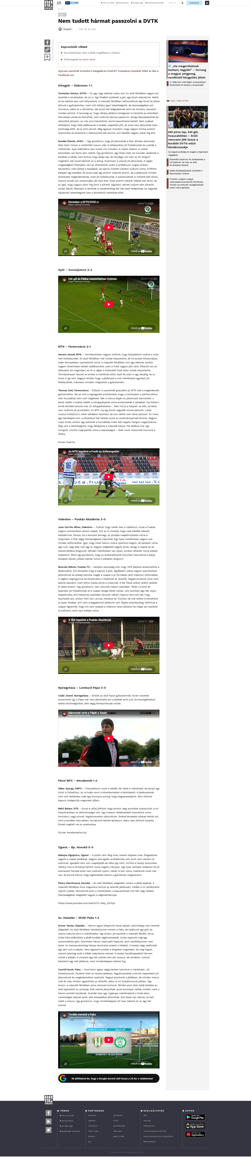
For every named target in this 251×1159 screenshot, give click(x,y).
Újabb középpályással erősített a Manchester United (186, 172)
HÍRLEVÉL (147, 1121)
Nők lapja (117, 1131)
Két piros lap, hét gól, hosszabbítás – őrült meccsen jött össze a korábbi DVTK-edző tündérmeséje (183, 139)
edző (62, 9)
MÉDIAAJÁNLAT (150, 1142)
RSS (145, 1115)
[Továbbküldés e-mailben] (47, 49)
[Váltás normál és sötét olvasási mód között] (182, 2)
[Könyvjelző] (47, 57)
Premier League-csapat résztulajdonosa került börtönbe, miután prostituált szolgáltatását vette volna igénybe (186, 183)
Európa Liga (138, 3)
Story (115, 1121)
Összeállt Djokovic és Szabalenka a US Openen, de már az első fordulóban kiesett (187, 162)
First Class (93, 1131)
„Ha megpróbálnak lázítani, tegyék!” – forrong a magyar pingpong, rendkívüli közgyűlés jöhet (187, 71)
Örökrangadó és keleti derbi (79, 59)
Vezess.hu (92, 1126)
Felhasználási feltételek (155, 1131)
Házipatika (117, 1115)
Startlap (92, 1115)
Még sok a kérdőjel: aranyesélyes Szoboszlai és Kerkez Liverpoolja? (188, 83)
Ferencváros (123, 3)
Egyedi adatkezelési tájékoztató (158, 1136)
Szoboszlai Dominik (155, 3)
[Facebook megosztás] (47, 42)
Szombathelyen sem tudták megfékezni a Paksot (92, 52)
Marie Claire (118, 1136)
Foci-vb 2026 (108, 3)
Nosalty (91, 1136)
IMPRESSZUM (149, 1126)
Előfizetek (194, 3)
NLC (89, 1142)
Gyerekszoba (119, 1126)
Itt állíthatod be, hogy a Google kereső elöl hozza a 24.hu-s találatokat (112, 1078)
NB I (62, 14)
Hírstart (92, 1121)
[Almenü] (59, 3)
